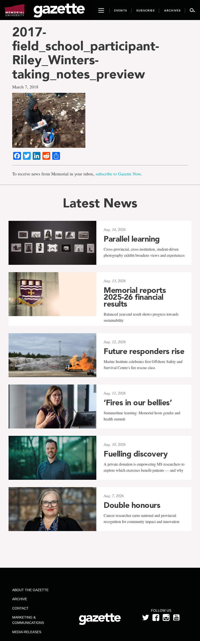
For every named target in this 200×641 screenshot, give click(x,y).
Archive (19, 599)
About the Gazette (30, 590)
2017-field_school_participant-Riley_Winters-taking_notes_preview (85, 53)
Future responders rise (144, 351)
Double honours (132, 505)
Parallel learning (132, 238)
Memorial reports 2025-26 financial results (135, 297)
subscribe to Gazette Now (118, 174)
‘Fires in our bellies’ (138, 402)
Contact (20, 608)
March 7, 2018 (25, 87)
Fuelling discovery (136, 453)
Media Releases (26, 632)
